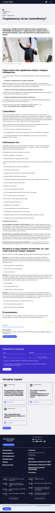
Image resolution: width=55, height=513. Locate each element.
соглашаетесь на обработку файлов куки (43, 505)
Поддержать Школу (9, 444)
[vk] (39, 441)
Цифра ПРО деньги (39, 479)
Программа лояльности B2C (39, 462)
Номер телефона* (41, 355)
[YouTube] (37, 441)
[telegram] (34, 441)
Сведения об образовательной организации (36, 452)
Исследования (8, 456)
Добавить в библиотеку (10, 336)
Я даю (25, 364)
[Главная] (8, 2)
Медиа (4, 15)
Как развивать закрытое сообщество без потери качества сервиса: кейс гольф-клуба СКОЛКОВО (13, 393)
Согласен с (21, 360)
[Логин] (47, 2)
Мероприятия (8, 453)
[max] (33, 441)
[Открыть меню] (50, 2)
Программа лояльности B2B (39, 465)
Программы (7, 450)
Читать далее (9, 402)
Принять (7, 509)
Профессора (8, 459)
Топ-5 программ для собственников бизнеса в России (14, 415)
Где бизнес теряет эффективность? (43, 483)
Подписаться (7, 369)
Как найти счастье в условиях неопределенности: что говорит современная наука (39, 394)
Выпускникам (8, 465)
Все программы (13, 498)
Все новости (7, 428)
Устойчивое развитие (32, 455)
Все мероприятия (39, 498)
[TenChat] (44, 441)
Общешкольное (10, 15)
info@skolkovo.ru (38, 439)
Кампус (31, 459)
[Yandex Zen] (40, 441)
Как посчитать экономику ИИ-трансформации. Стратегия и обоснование (42, 489)
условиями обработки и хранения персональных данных (24, 360)
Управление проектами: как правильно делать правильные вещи (16, 485)
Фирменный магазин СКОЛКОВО (36, 468)
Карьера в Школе (31, 454)
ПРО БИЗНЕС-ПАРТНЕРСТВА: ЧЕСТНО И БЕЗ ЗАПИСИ (42, 494)
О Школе (31, 450)
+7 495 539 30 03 (38, 437)
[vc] (42, 441)
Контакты (32, 472)
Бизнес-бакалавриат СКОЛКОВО (17, 493)
